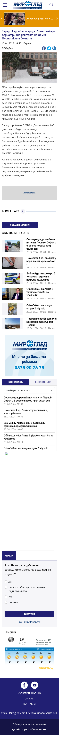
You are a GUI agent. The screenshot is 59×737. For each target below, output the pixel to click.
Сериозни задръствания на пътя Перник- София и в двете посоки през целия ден (41, 244)
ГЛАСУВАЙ (29, 614)
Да (10, 581)
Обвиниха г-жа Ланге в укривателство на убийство (39, 292)
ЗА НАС (29, 698)
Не (10, 596)
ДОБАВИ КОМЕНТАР (20, 225)
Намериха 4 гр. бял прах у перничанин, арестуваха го (41, 261)
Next (57, 18)
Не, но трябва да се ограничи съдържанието (26, 589)
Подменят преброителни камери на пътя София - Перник (41, 322)
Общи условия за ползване (29, 724)
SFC (44, 729)
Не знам (13, 602)
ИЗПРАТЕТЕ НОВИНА (29, 693)
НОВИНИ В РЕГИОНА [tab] (15, 382)
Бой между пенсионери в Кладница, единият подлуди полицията (40, 276)
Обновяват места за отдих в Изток (39, 307)
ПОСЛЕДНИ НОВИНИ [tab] (43, 382)
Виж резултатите (29, 621)
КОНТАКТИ (29, 703)
